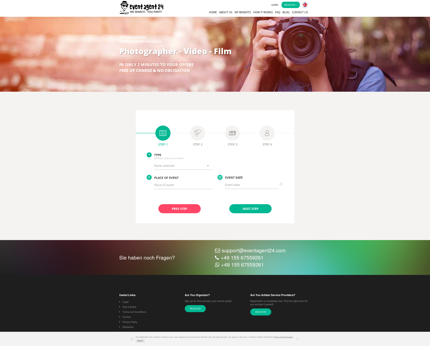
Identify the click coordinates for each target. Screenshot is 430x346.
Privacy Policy (130, 322)
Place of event (166, 178)
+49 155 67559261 (242, 257)
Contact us (300, 12)
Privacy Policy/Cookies (283, 337)
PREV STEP (179, 209)
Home (213, 12)
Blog (286, 12)
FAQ (277, 12)
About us (225, 12)
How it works (263, 12)
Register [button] (290, 4)
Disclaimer (128, 327)
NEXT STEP (250, 209)
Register (195, 308)
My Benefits (243, 12)
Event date (234, 178)
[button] (305, 5)
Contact (127, 317)
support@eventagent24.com (254, 250)
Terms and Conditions (134, 312)
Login (274, 4)
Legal (125, 302)
